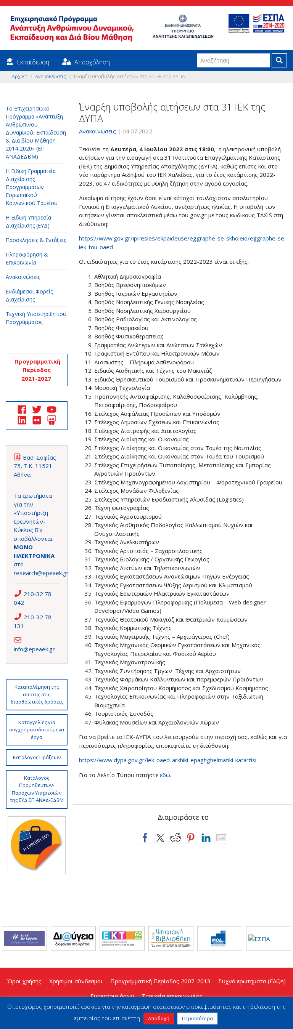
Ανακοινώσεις (50, 76)
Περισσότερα (197, 1018)
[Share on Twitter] (160, 838)
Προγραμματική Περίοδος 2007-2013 (160, 981)
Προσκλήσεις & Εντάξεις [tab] (36, 240)
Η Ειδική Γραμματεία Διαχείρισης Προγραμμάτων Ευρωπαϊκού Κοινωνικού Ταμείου (32, 187)
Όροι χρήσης (24, 981)
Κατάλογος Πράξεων (37, 757)
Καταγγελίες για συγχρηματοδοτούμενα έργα (36, 729)
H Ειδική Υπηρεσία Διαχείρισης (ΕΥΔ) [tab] (28, 221)
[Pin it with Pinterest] (191, 838)
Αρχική (19, 76)
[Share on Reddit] (175, 838)
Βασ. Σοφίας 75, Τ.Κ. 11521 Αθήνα (35, 466)
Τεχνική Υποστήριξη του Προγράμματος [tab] (36, 317)
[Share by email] (221, 838)
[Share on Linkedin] (206, 838)
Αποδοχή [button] (158, 1018)
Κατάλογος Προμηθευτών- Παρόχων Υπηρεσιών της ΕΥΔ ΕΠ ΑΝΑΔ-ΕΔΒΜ (37, 789)
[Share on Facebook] (145, 838)
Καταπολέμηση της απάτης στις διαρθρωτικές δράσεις (37, 694)
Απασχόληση (92, 62)
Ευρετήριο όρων (112, 996)
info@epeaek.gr (34, 649)
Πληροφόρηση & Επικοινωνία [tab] (27, 258)
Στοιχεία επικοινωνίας (172, 996)
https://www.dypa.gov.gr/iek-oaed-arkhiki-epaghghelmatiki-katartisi (168, 760)
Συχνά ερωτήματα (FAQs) (252, 981)
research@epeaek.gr (41, 573)
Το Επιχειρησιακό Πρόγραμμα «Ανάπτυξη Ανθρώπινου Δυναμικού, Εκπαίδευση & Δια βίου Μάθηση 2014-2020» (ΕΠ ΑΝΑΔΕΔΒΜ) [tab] (36, 132)
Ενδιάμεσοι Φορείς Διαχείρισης (29, 295)
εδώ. (165, 775)
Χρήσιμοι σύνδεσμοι (76, 981)
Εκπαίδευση (33, 62)
